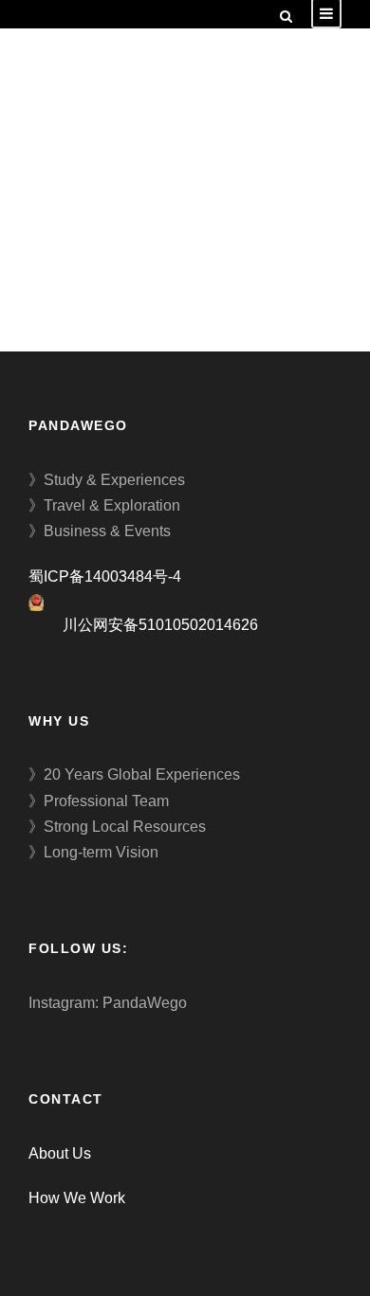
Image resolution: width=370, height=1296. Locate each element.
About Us (59, 1153)
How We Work (76, 1198)
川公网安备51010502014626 (160, 625)
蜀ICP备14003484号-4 (104, 576)
